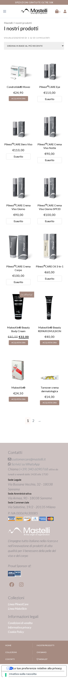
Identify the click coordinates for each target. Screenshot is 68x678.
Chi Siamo (42, 652)
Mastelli (8, 22)
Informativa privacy (19, 627)
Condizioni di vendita (20, 623)
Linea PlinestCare (18, 604)
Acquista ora (18, 98)
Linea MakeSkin (17, 608)
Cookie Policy (16, 632)
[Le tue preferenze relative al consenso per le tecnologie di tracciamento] (6, 675)
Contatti (10, 659)
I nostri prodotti (45, 645)
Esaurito (49, 99)
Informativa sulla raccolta (20, 674)
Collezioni (11, 652)
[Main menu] (4, 11)
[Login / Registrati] (65, 11)
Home (8, 645)
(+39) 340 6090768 (33, 469)
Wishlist (43, 659)
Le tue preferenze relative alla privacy (37, 668)
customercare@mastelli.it (29, 459)
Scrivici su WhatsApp (26, 464)
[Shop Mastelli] (34, 11)
